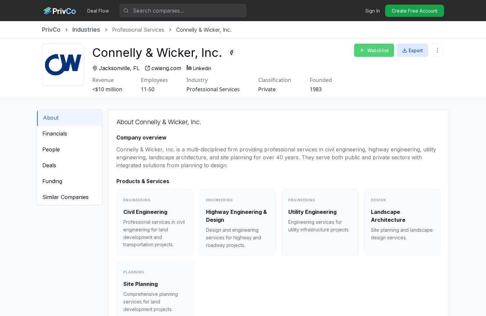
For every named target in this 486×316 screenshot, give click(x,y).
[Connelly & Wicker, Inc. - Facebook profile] (231, 53)
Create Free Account (414, 11)
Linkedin (202, 68)
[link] (203, 30)
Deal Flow (98, 11)
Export (416, 50)
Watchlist (378, 50)
